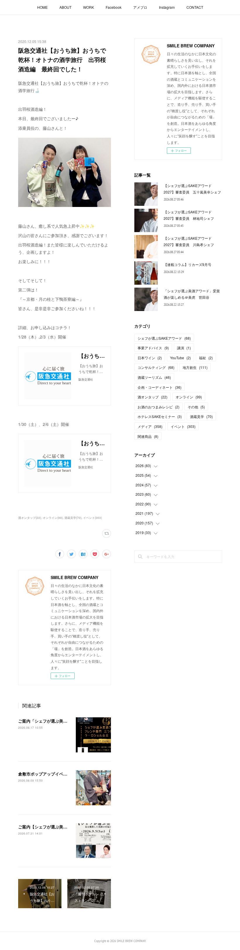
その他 (196, 406)
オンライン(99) (53, 518)
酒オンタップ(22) (29, 518)
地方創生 (195, 367)
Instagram (167, 7)
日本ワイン (150, 357)
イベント (183, 426)
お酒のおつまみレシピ (158, 406)
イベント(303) (92, 518)
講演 (184, 347)
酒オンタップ (152, 396)
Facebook (113, 7)
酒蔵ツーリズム (154, 377)
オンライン (189, 396)
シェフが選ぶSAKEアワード (164, 338)
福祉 (206, 357)
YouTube (180, 357)
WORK (88, 7)
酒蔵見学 (201, 416)
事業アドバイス (153, 347)
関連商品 (148, 436)
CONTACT (194, 7)
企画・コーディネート (159, 387)
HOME (42, 7)
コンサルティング (156, 367)
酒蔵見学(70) (72, 518)
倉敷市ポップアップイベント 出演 (51, 774)
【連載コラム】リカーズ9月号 (187, 264)
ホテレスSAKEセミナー (160, 416)
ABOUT (65, 7)
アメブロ (140, 7)
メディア (150, 426)
